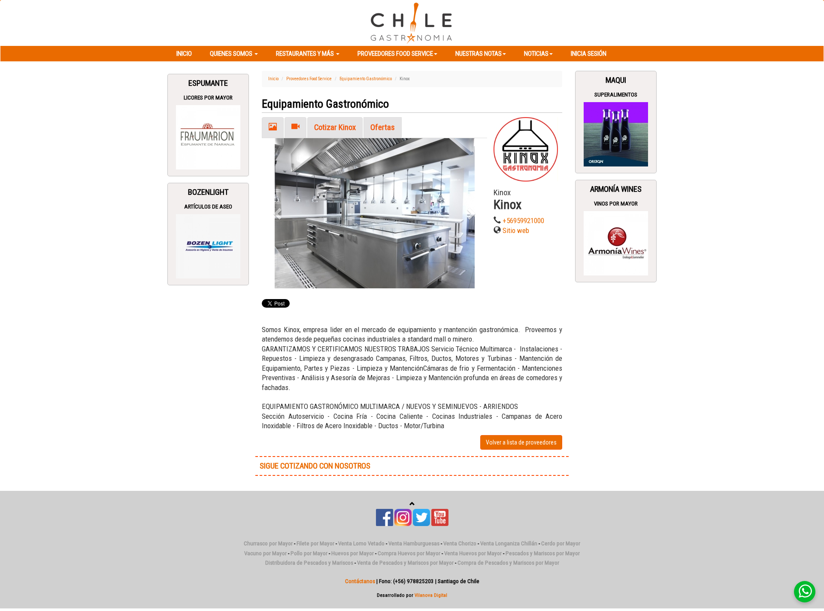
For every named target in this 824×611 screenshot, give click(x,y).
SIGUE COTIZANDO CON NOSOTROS (315, 466)
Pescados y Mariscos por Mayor (543, 553)
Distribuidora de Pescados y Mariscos (309, 563)
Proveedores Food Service (395, 53)
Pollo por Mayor (309, 553)
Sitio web (516, 230)
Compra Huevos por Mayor (409, 553)
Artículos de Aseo (208, 206)
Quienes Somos (232, 53)
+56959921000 (523, 220)
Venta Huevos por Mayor (473, 553)
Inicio (184, 53)
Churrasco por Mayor (268, 543)
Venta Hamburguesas (413, 543)
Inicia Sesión (588, 53)
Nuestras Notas (478, 53)
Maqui (616, 80)
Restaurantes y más (305, 53)
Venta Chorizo (459, 543)
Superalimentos (615, 94)
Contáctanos (360, 581)
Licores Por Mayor (208, 97)
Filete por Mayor (315, 543)
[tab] (273, 127)
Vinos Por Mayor (616, 203)
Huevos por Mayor (352, 553)
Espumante (208, 83)
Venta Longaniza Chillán (508, 543)
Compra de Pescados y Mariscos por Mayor (508, 563)
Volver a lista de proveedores (521, 442)
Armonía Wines (616, 189)
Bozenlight (208, 192)
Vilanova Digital (431, 595)
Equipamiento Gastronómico (365, 79)
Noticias (536, 53)
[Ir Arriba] (412, 504)
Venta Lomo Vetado (361, 543)
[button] (279, 213)
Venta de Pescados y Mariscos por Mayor (405, 563)
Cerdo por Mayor (560, 543)
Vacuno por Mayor (265, 553)
